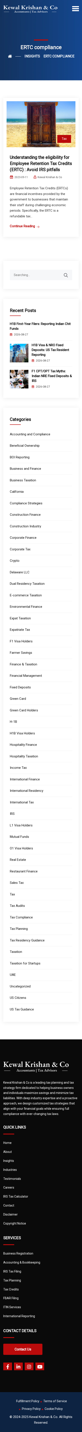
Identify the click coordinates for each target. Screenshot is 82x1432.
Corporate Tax (20, 549)
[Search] (68, 273)
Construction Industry (25, 526)
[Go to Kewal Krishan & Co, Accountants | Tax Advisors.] (14, 56)
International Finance (25, 779)
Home (7, 1143)
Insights (8, 1161)
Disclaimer (10, 1214)
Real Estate (18, 860)
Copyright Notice (14, 1223)
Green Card (18, 699)
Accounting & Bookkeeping (21, 1262)
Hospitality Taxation (24, 756)
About (7, 1152)
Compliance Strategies (26, 503)
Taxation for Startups (25, 963)
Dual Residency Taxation (27, 584)
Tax (64, 138)
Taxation (16, 952)
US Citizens (18, 998)
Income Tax (18, 768)
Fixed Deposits (20, 687)
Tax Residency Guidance (27, 940)
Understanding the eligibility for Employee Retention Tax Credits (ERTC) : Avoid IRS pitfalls (41, 163)
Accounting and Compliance (30, 434)
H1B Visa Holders (22, 733)
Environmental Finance (26, 607)
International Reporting (19, 1316)
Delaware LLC (20, 572)
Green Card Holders (24, 710)
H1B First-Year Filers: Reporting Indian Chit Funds (40, 326)
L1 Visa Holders (21, 825)
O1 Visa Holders (21, 848)
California (17, 492)
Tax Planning (19, 929)
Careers (8, 1187)
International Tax (22, 802)
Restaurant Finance (24, 871)
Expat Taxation (20, 618)
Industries (10, 1169)
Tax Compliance (21, 917)
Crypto (14, 561)
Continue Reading (22, 226)
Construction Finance (25, 515)
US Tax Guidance (22, 1009)
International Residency (26, 791)
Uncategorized (20, 986)
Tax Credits (11, 1289)
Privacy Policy (31, 1409)
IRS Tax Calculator (15, 1196)
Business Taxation (23, 480)
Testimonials (12, 1178)
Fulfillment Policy (27, 1401)
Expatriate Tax (20, 630)
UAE (13, 975)
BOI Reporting (20, 457)
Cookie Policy (54, 1409)
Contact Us (23, 1349)
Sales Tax (17, 883)
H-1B (13, 722)
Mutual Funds (19, 837)
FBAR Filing (11, 1298)
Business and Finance (25, 469)
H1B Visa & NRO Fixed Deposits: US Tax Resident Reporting (50, 350)
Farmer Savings (21, 653)
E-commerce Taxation (26, 595)
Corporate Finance (23, 538)
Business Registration (18, 1253)
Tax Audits (17, 906)
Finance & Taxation (23, 664)
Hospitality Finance (23, 745)
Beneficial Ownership (25, 446)
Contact (8, 1205)
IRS (12, 814)
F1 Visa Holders (21, 641)
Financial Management (26, 676)
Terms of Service (55, 1401)
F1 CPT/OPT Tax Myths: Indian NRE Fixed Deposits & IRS (52, 376)
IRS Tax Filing (12, 1271)
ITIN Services (12, 1307)
